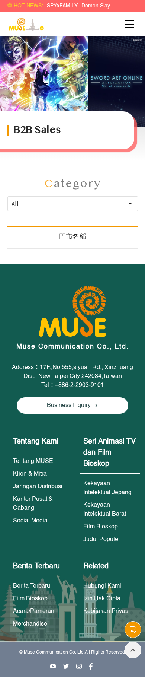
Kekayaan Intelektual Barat (104, 509)
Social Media (30, 521)
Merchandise (30, 624)
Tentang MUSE (33, 461)
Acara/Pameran (33, 611)
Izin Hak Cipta (101, 599)
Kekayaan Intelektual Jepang (107, 488)
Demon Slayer (98, 6)
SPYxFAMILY (62, 6)
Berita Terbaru (31, 586)
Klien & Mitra (30, 474)
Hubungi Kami (102, 586)
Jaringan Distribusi (37, 487)
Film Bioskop (100, 527)
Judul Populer (101, 540)
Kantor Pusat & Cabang (33, 503)
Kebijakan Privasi (106, 611)
